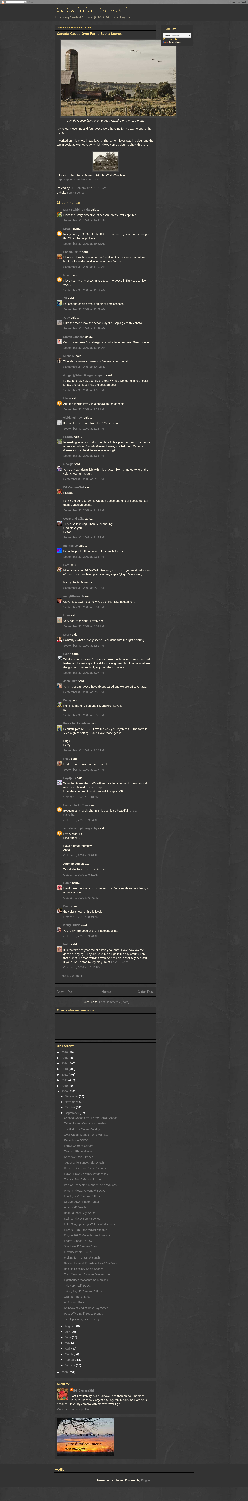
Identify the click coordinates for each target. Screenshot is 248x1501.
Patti (66, 565)
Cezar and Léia (73, 518)
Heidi (66, 944)
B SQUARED (71, 925)
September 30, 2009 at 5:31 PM (83, 607)
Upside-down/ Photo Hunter (81, 1201)
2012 (65, 1074)
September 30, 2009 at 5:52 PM (83, 645)
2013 (65, 1069)
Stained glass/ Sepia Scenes (82, 1218)
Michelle (69, 356)
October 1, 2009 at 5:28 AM (81, 855)
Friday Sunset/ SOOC (78, 1240)
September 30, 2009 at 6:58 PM (83, 692)
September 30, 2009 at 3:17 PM (83, 537)
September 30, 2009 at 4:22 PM (83, 587)
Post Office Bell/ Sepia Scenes (83, 1313)
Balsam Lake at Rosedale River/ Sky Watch (91, 1263)
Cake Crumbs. (120, 962)
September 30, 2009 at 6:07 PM (83, 672)
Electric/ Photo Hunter (78, 1252)
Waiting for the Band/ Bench (82, 1257)
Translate (175, 42)
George (68, 464)
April (68, 1348)
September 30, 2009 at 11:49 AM (84, 328)
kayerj (67, 275)
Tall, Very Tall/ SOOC (77, 1285)
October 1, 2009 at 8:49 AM (81, 917)
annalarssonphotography (80, 828)
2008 (65, 1372)
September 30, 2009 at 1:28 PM (83, 428)
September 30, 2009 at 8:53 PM (83, 715)
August (70, 1326)
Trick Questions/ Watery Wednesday (87, 1274)
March (69, 1354)
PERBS (68, 436)
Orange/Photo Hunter (77, 1296)
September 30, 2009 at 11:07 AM (84, 266)
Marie (67, 398)
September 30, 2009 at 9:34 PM (83, 750)
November (72, 1101)
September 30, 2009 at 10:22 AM (84, 220)
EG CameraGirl (73, 487)
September (72, 1113)
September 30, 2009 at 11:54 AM (84, 347)
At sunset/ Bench (75, 1207)
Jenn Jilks (70, 681)
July (68, 1331)
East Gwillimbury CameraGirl (91, 10)
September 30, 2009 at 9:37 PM (83, 769)
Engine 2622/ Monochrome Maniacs (87, 1235)
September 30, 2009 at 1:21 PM (83, 409)
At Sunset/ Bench (75, 1302)
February (71, 1359)
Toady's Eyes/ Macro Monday (83, 1179)
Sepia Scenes (75, 192)
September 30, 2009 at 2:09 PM (83, 479)
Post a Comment (71, 975)
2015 (65, 1057)
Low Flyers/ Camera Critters (82, 1196)
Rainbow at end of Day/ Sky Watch (86, 1308)
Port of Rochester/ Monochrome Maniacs (90, 1185)
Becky (67, 700)
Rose (66, 758)
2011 (64, 1080)
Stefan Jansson (73, 336)
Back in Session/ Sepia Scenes (83, 1268)
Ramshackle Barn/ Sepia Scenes (85, 1168)
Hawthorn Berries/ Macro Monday (85, 1229)
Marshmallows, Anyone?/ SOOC (84, 1190)
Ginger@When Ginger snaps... (84, 375)
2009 (65, 1091)
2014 (65, 1063)
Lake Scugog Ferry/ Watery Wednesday (89, 1224)
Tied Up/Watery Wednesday (82, 1319)
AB (65, 298)
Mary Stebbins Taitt (76, 209)
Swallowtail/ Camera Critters (82, 1246)
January (70, 1365)
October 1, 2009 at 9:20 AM (81, 936)
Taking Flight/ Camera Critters (83, 1291)
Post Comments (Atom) (114, 1002)
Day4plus (69, 778)
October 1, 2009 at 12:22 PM (81, 967)
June (68, 1337)
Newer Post (65, 992)
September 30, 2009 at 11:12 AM (84, 290)
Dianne (68, 906)
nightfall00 (70, 545)
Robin (67, 882)
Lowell (67, 228)
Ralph (67, 653)
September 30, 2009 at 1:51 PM (83, 455)
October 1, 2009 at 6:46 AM (81, 897)
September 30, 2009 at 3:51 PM (83, 556)
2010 (65, 1085)
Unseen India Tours (76, 805)
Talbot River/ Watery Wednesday (85, 1123)
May (68, 1342)
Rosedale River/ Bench (78, 1157)
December (72, 1096)
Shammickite (72, 252)
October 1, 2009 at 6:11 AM (81, 874)
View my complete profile (73, 1409)
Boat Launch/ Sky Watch (79, 1213)
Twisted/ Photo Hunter (78, 1151)
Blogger (146, 1480)
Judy (66, 317)
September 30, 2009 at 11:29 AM (84, 309)
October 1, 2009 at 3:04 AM (81, 820)
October (70, 1107)
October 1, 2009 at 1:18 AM (81, 796)
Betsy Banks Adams (77, 723)
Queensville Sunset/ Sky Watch (84, 1162)
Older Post (146, 992)
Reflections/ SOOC (76, 1140)
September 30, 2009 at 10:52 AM (84, 243)
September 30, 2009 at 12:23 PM (84, 366)
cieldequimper (73, 417)
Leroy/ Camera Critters (78, 1145)
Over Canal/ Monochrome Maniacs (86, 1134)
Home (106, 992)
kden (66, 615)
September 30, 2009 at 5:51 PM (83, 626)
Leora (67, 634)
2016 (65, 1052)
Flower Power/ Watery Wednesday (86, 1173)
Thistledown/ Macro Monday (82, 1129)
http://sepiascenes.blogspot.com (77, 179)
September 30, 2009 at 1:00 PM (83, 390)
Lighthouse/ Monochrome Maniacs (86, 1280)
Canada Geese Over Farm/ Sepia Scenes (90, 1117)
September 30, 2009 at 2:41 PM (83, 510)
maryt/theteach (73, 596)
